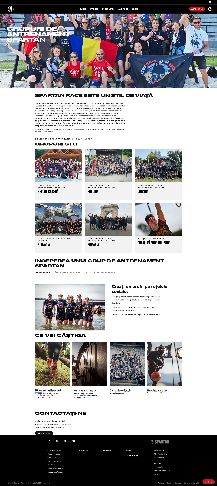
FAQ (156, 474)
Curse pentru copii (54, 461)
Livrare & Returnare (162, 471)
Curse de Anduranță (55, 458)
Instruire (83, 450)
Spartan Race (54, 450)
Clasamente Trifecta (55, 472)
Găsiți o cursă (197, 9)
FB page (38, 392)
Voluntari (51, 465)
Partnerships (159, 458)
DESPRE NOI (159, 450)
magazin (107, 450)
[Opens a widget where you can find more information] (208, 482)
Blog (128, 450)
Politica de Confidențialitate (169, 483)
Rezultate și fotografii (55, 468)
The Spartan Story (161, 454)
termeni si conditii (191, 483)
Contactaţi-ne (44, 433)
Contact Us (158, 467)
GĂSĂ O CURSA (133, 456)
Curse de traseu (53, 454)
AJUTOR (157, 463)
